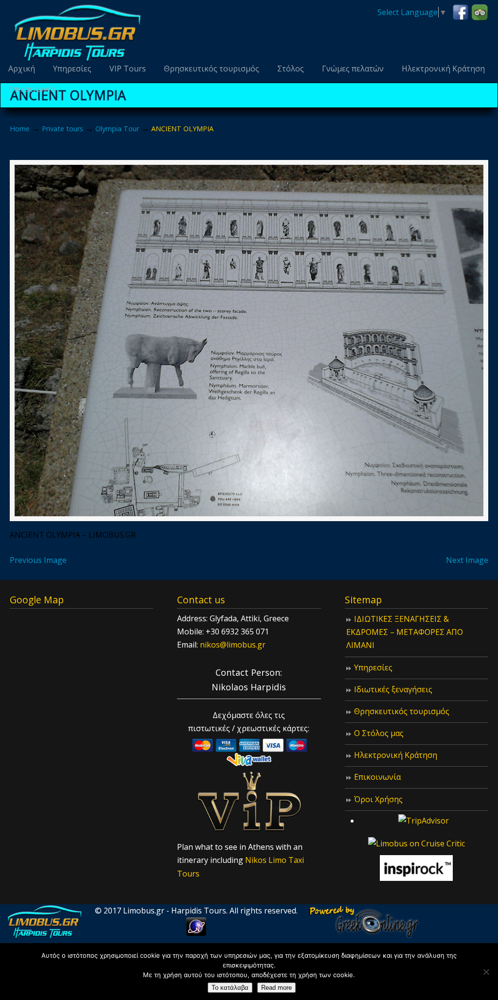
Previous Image (38, 560)
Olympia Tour (117, 128)
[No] (486, 972)
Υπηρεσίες (373, 667)
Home (20, 128)
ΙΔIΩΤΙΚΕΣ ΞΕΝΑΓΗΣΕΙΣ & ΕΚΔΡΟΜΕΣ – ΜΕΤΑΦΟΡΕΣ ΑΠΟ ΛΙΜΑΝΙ (404, 632)
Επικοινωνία (377, 777)
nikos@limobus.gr (233, 644)
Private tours (62, 128)
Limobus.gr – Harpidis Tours (78, 32)
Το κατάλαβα (230, 987)
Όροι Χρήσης (378, 799)
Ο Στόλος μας (379, 733)
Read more (276, 987)
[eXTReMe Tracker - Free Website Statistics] (196, 933)
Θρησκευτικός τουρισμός (401, 711)
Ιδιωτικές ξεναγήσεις (393, 689)
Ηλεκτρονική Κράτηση (395, 755)
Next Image (467, 560)
